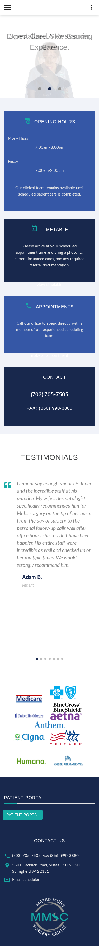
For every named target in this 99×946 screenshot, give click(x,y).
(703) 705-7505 (26, 856)
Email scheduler (25, 880)
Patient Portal (22, 815)
